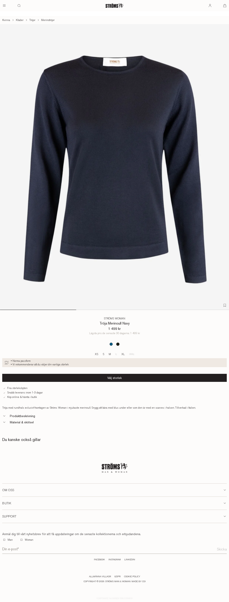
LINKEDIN (129, 559)
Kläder (19, 20)
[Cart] (225, 6)
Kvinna (6, 20)
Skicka (222, 549)
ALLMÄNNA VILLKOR (100, 576)
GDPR (117, 576)
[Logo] (114, 5)
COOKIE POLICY (132, 576)
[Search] (19, 6)
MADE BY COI (138, 581)
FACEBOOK (99, 559)
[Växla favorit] (225, 305)
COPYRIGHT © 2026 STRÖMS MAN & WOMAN (107, 581)
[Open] (4, 6)
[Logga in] (210, 6)
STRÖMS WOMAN (114, 318)
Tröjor (32, 20)
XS (96, 354)
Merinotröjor (48, 20)
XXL (131, 354)
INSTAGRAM (114, 559)
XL (123, 354)
